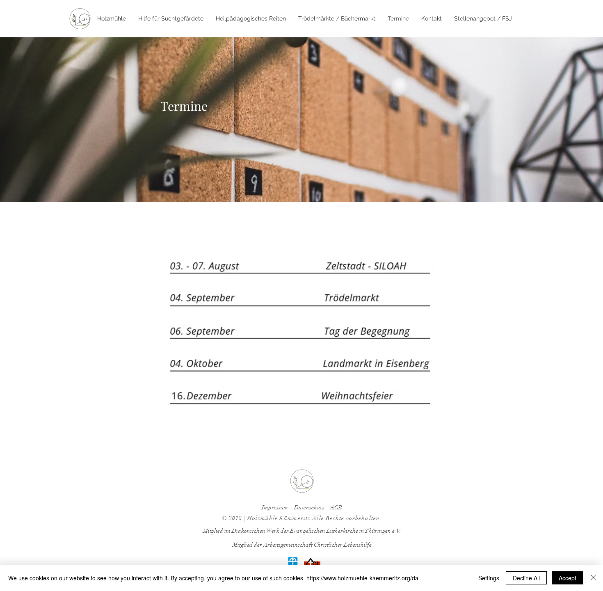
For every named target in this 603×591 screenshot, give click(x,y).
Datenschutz (309, 507)
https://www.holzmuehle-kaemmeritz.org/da (362, 578)
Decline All (526, 578)
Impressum (275, 507)
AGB (336, 507)
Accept (567, 578)
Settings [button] (488, 578)
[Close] (593, 577)
